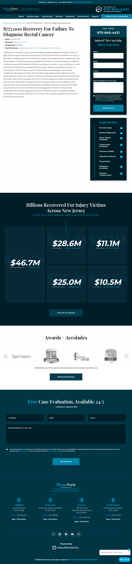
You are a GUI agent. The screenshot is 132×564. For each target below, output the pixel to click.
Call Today (108, 31)
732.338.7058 (84, 517)
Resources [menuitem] (70, 16)
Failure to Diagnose (41, 48)
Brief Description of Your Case (105, 81)
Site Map (72, 560)
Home (5, 23)
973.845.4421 (22, 515)
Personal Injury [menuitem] (105, 128)
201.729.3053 (53, 515)
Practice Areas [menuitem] (33, 16)
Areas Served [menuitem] (83, 16)
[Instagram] (78, 534)
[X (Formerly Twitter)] (53, 534)
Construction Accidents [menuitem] (104, 145)
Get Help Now (66, 461)
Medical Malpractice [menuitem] (107, 133)
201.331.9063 (116, 515)
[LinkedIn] (60, 534)
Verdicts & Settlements (18, 23)
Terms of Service (99, 100)
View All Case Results (66, 313)
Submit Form (108, 108)
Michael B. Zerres (20, 42)
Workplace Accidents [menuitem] (103, 167)
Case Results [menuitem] (47, 16)
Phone (96, 71)
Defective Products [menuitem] (107, 156)
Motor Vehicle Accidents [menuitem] (105, 139)
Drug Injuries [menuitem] (104, 161)
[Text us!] (124, 560)
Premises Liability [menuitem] (106, 151)
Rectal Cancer (55, 48)
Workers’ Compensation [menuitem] (105, 174)
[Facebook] (66, 534)
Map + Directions (19, 519)
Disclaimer (93, 560)
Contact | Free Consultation (116, 16)
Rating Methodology (66, 377)
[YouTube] (72, 534)
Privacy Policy (105, 99)
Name (96, 51)
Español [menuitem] (95, 16)
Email (95, 61)
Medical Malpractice (25, 48)
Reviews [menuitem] (59, 16)
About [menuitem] (21, 16)
